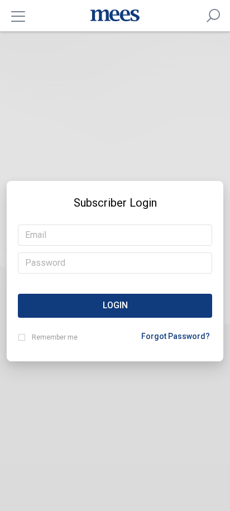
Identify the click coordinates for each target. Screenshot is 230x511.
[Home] (115, 15)
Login (115, 305)
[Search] (213, 16)
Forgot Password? (175, 336)
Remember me (55, 337)
